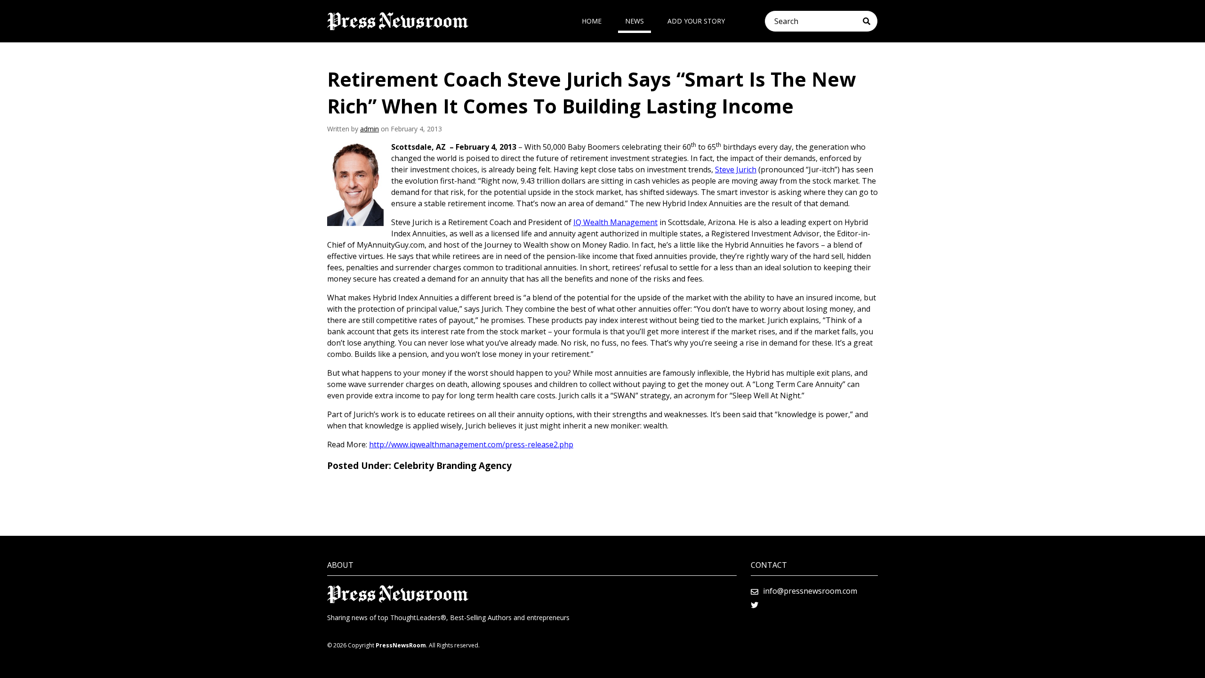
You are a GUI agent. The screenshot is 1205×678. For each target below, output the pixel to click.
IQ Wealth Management (615, 222)
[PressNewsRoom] (397, 21)
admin (369, 128)
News (634, 20)
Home (592, 20)
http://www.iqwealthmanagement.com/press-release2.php (471, 444)
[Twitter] (754, 605)
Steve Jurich (735, 169)
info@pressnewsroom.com (810, 591)
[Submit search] (870, 21)
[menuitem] (591, 21)
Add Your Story (696, 20)
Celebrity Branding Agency (453, 466)
